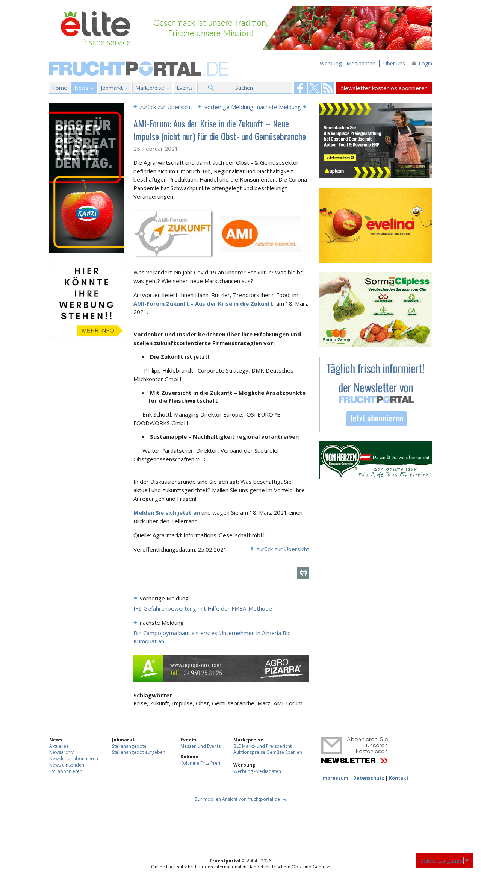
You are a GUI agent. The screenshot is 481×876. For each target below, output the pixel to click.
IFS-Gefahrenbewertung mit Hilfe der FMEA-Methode (202, 608)
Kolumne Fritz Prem (201, 763)
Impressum (334, 778)
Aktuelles (58, 746)
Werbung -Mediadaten (257, 771)
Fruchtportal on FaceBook (300, 88)
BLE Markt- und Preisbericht (262, 746)
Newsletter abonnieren (73, 758)
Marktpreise (149, 87)
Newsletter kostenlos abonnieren (384, 88)
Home (59, 87)
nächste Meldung (279, 107)
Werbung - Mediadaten (347, 63)
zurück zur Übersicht (165, 107)
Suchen (244, 87)
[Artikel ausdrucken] (303, 573)
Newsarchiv (61, 752)
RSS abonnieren (65, 771)
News (81, 87)
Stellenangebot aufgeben (138, 752)
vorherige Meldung (228, 107)
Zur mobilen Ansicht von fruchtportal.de (237, 799)
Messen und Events (200, 746)
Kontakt (398, 778)
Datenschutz (368, 778)
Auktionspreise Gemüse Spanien (267, 752)
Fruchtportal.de (140, 68)
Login (425, 63)
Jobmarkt (112, 87)
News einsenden (66, 765)
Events (185, 87)
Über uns (394, 63)
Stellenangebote (129, 746)
